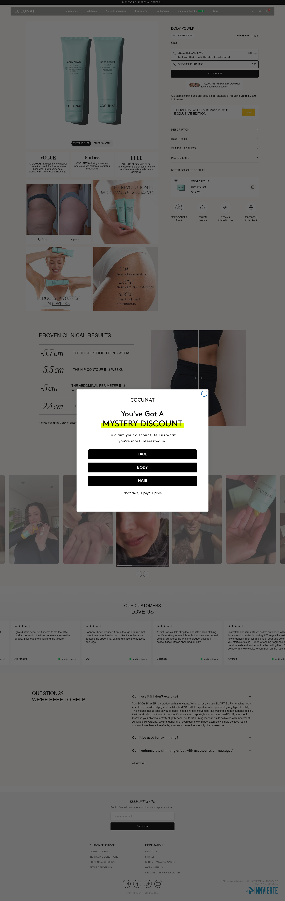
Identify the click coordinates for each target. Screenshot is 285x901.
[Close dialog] (204, 394)
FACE (142, 454)
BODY (142, 467)
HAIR (142, 481)
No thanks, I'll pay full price (142, 493)
